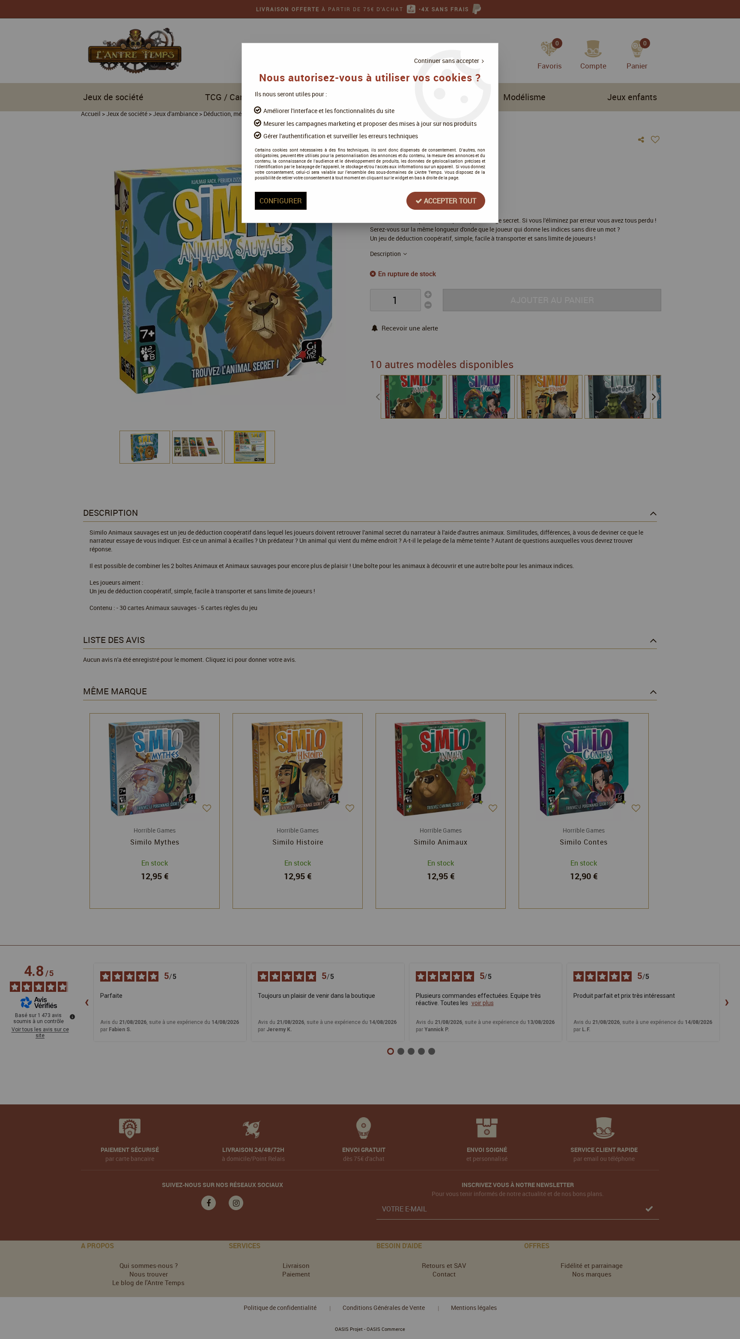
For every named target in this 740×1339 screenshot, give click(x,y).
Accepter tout (449, 200)
